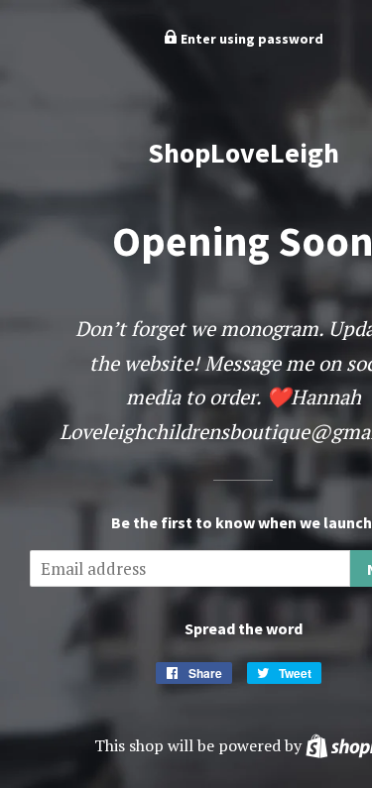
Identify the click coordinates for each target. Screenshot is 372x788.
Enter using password (250, 39)
